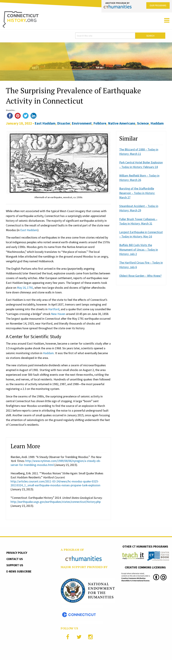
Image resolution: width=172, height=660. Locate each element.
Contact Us (14, 559)
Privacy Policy (16, 553)
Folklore (99, 123)
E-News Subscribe (18, 571)
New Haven (58, 314)
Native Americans (121, 123)
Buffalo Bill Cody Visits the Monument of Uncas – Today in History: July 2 (138, 249)
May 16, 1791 (25, 288)
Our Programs (158, 5)
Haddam (157, 123)
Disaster (63, 123)
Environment (82, 123)
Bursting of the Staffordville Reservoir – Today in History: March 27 (137, 193)
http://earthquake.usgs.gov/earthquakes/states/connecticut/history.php (56, 502)
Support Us (14, 565)
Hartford (53, 309)
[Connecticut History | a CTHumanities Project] (21, 19)
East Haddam (45, 123)
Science (143, 123)
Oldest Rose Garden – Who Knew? (140, 276)
